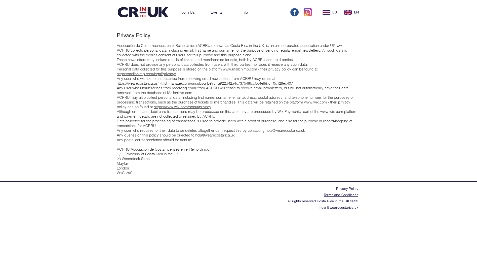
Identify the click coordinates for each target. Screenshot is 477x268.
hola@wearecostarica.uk (285, 130)
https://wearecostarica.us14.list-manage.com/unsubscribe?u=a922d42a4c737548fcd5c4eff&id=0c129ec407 (205, 83)
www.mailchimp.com (240, 69)
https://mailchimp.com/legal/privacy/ (146, 73)
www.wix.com (315, 102)
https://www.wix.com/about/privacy (182, 106)
